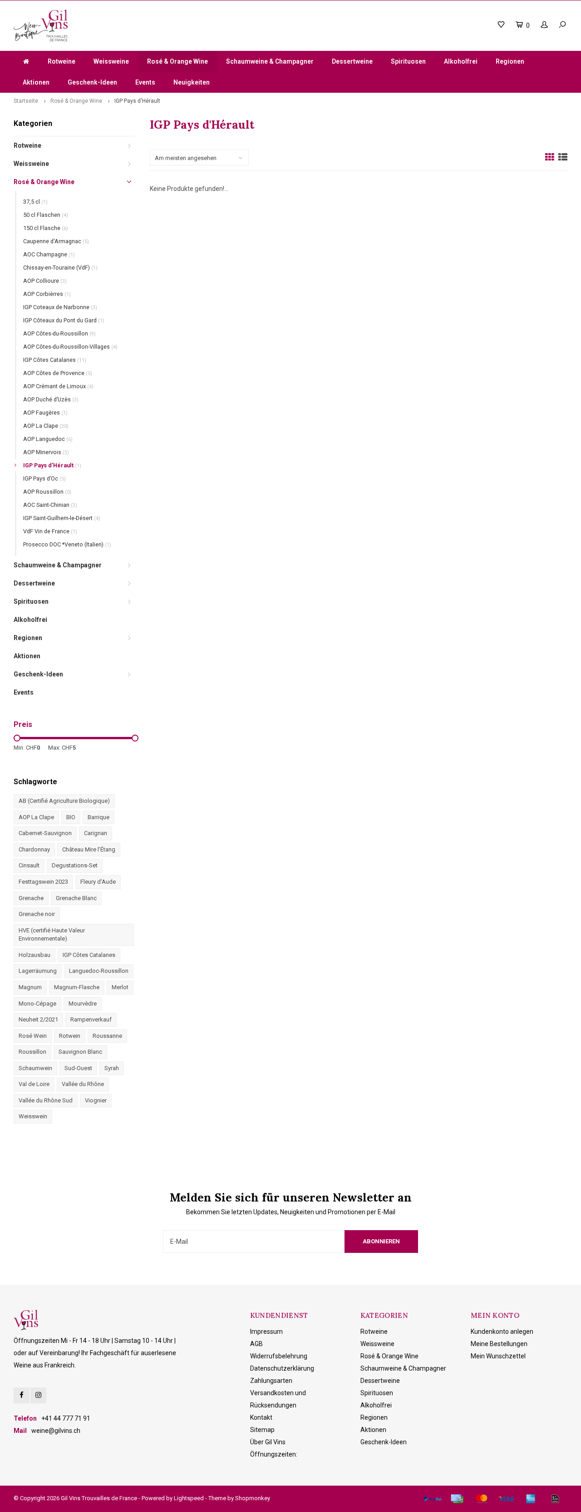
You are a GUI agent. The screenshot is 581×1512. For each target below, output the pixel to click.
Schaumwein (35, 1068)
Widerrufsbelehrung (278, 1356)
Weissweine (111, 61)
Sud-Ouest (78, 1068)
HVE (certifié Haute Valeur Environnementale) (52, 934)
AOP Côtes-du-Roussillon (59, 333)
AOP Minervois (46, 452)
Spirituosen (408, 61)
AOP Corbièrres (47, 293)
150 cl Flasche (45, 228)
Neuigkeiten (191, 82)
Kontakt (261, 1417)
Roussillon (32, 1051)
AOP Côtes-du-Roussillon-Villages (70, 346)
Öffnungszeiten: (273, 1454)
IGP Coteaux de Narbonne (60, 307)
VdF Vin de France (50, 531)
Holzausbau (34, 954)
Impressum (266, 1331)
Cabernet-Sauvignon (45, 833)
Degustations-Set (75, 865)
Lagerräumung (38, 970)
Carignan (95, 833)
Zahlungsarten (271, 1380)
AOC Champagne (49, 254)
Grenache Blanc (76, 898)
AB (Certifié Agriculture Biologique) (64, 800)
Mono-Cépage (37, 1003)
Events (145, 82)
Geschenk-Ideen (92, 82)
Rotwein (69, 1035)
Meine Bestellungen (499, 1343)
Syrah (111, 1068)
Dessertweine (352, 61)
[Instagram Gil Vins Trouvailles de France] (38, 1395)
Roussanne (107, 1035)
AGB (256, 1343)
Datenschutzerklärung (282, 1368)
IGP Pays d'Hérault (137, 101)
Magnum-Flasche (76, 987)
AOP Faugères (45, 412)
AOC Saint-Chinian (50, 504)
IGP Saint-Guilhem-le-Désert (61, 518)
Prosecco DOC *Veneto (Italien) (67, 544)
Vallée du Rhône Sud (46, 1100)
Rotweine (61, 61)
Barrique (98, 817)
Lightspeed (189, 1498)
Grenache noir (37, 914)
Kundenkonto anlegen (502, 1331)
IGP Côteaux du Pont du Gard (63, 320)
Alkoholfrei (461, 61)
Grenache (31, 898)
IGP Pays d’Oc (44, 478)
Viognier (96, 1100)
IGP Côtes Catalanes (54, 359)
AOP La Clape (46, 425)
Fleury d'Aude (98, 881)
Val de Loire (34, 1084)
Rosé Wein (33, 1035)
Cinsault (29, 865)
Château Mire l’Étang (88, 849)
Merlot (120, 987)
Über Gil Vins (268, 1442)
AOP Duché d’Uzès (51, 399)
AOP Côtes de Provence (57, 373)
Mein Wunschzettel (498, 1356)
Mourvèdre (83, 1003)
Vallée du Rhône (83, 1084)
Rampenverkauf (91, 1019)
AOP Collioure (45, 280)
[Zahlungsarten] (432, 1499)
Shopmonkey (252, 1498)
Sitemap (262, 1429)
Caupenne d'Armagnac (56, 241)
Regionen (510, 61)
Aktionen (36, 82)
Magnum (30, 987)
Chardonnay (34, 849)
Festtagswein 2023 (43, 881)
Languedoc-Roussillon (98, 970)
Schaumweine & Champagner (270, 61)
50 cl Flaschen (45, 214)
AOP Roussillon (47, 491)
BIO (70, 817)
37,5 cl (35, 201)
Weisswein (33, 1116)
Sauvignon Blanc (80, 1051)
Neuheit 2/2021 (38, 1019)
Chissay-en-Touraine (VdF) (60, 267)
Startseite (26, 101)
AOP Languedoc (48, 439)
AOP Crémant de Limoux (58, 386)
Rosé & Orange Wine (177, 61)
